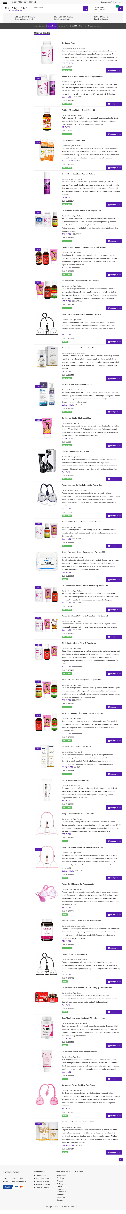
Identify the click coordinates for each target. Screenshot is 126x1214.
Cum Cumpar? (41, 1175)
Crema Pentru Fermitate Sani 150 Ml (76, 747)
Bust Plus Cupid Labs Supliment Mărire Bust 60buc (83, 1018)
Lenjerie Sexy (64, 26)
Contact (118, 2)
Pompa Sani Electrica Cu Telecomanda (78, 884)
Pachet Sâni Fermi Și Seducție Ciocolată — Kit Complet (85, 616)
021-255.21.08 (20, 2)
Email (33, 2)
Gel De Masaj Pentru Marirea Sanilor (77, 780)
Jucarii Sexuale (39, 26)
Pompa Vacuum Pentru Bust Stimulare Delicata (81, 314)
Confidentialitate (42, 1187)
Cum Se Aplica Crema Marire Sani (75, 451)
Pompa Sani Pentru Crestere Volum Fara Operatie (82, 847)
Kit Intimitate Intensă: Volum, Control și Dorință (81, 211)
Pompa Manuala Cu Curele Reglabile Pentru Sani (82, 485)
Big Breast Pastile (69, 43)
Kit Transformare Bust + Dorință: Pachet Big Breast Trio (85, 586)
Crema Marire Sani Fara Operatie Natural (78, 174)
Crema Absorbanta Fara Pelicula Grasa (78, 1122)
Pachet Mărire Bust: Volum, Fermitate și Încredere (82, 76)
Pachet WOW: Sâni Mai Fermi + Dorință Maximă (81, 522)
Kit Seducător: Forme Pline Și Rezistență (79, 643)
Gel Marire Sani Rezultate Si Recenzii (77, 385)
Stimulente (52, 26)
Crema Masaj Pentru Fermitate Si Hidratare (79, 1052)
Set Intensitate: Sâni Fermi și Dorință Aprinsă (80, 281)
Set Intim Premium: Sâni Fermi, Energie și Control (82, 713)
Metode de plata (42, 1178)
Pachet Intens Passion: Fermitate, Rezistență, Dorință (84, 247)
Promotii (60, 1181)
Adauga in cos (115, 70)
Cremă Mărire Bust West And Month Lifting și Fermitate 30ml (87, 988)
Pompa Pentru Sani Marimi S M (74, 954)
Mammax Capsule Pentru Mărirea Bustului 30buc (82, 921)
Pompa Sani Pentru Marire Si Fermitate (78, 814)
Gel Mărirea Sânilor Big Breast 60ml (76, 418)
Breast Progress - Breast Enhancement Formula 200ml (84, 552)
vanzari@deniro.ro (19, 1181)
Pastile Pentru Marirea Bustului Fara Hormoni (80, 348)
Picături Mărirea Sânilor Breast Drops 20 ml (79, 110)
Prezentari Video (94, 26)
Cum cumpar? (106, 2)
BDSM (74, 26)
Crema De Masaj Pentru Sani (73, 140)
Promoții (82, 26)
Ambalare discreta (43, 1184)
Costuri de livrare (42, 1181)
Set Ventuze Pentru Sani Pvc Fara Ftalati (78, 1085)
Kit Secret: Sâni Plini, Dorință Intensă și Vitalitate (82, 680)
